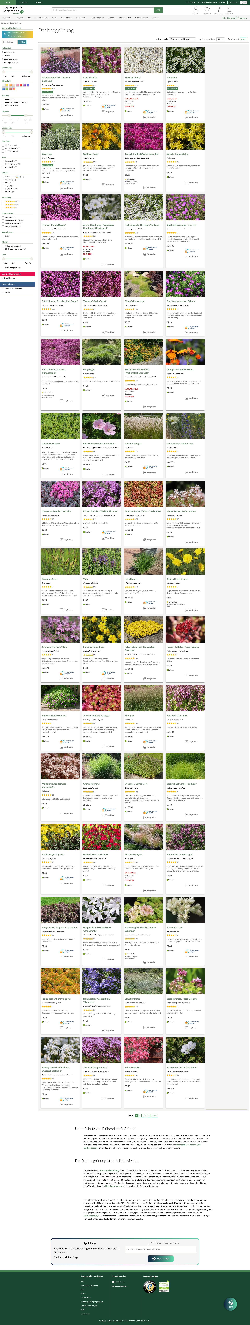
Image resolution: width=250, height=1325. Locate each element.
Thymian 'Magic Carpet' (95, 301)
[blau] (3, 88)
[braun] (10, 88)
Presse (83, 1294)
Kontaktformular (10, 278)
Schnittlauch (131, 579)
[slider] (3, 71)
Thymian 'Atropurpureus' (95, 1067)
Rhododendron (125, 18)
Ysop (85, 579)
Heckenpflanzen (41, 18)
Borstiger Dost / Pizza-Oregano (182, 999)
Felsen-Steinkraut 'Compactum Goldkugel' (140, 649)
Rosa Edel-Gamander (177, 716)
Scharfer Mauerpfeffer (178, 154)
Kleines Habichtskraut (177, 579)
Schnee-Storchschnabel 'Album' (182, 1067)
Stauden (19, 18)
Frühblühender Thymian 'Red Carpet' (60, 301)
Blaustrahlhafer (132, 999)
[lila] (24, 85)
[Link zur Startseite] (13, 10)
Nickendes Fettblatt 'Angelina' (56, 999)
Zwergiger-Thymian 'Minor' (55, 647)
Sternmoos (172, 78)
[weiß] (3, 85)
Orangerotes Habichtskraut (180, 369)
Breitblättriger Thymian (53, 854)
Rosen (54, 18)
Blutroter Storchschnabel (54, 716)
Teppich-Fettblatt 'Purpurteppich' (183, 647)
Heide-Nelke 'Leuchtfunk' (95, 854)
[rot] (21, 85)
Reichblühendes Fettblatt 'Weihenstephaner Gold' (137, 371)
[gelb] (6, 85)
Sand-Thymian (90, 78)
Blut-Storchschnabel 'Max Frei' (182, 225)
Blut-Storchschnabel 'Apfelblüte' (99, 444)
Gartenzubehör (141, 18)
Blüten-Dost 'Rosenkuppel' (180, 854)
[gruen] (6, 88)
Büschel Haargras (133, 854)
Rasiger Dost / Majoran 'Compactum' (60, 927)
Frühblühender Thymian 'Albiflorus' (142, 225)
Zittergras (129, 716)
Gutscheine (191, 2)
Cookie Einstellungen (89, 1306)
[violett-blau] (28, 85)
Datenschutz (86, 1298)
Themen (155, 18)
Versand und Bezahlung (13, 288)
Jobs (82, 1290)
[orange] (10, 85)
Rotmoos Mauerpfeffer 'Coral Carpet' (143, 511)
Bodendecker (66, 18)
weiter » (243, 39)
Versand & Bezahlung (207, 2)
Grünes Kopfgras (91, 784)
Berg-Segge (88, 369)
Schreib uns (119, 1282)
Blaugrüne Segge (50, 579)
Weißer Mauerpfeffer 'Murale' (181, 511)
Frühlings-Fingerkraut (93, 647)
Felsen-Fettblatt (132, 1067)
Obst (29, 18)
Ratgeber (23, 2)
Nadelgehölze (82, 18)
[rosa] (17, 85)
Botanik (39, 2)
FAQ (82, 1281)
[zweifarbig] (13, 88)
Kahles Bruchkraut (51, 444)
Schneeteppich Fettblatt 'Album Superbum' (140, 929)
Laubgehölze (7, 18)
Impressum (85, 1314)
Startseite (4, 23)
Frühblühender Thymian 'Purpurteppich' (53, 371)
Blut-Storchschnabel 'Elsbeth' (181, 301)
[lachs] (13, 85)
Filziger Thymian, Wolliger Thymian (100, 511)
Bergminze (47, 154)
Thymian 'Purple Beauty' (54, 225)
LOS (158, 10)
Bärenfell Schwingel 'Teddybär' (182, 784)
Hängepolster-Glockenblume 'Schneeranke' (97, 929)
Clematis (111, 18)
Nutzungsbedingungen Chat (92, 1302)
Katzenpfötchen (175, 927)
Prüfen (22, 42)
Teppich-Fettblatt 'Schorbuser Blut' (142, 154)
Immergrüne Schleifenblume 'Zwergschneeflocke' (55, 1069)
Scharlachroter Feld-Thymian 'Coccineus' (56, 79)
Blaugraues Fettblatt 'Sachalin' (56, 511)
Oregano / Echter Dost (136, 784)
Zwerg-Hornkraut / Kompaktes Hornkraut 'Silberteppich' (98, 226)
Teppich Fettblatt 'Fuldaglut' (97, 716)
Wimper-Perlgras (133, 444)
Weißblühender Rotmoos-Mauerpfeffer (54, 785)
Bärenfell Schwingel (134, 301)
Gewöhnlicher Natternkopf (180, 444)
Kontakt (222, 2)
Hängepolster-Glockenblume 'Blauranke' (97, 1000)
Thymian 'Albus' (132, 78)
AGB (82, 1310)
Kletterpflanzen (97, 18)
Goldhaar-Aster (90, 154)
